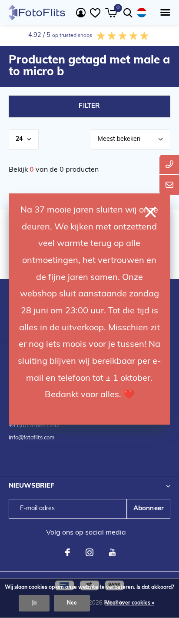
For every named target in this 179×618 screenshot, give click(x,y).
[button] (163, 12)
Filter (89, 106)
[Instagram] (89, 552)
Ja (34, 603)
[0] (111, 12)
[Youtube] (112, 552)
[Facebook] (67, 552)
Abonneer (148, 508)
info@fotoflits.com (31, 438)
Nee (72, 603)
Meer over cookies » (129, 603)
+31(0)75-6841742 (34, 426)
